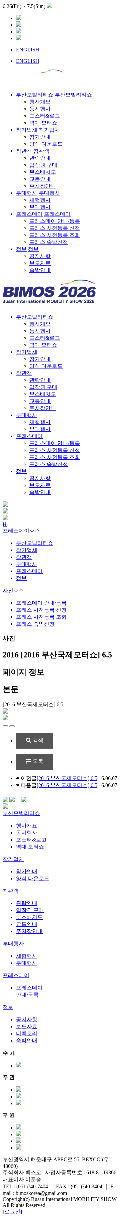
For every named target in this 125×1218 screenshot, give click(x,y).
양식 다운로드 (32, 878)
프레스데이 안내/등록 (41, 603)
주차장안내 (29, 931)
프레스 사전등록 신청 (41, 610)
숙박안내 (26, 1040)
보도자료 (26, 1026)
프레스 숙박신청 (35, 624)
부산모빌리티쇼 (34, 317)
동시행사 (26, 832)
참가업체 (26, 352)
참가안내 (26, 871)
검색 (37, 740)
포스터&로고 (31, 840)
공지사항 (26, 1019)
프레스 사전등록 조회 (41, 617)
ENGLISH (27, 49)
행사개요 (26, 825)
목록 (37, 761)
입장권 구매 (30, 910)
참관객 (24, 373)
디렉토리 (26, 1033)
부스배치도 (29, 917)
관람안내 (26, 903)
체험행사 (26, 956)
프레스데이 (29, 436)
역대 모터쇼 (30, 847)
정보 (21, 471)
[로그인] (12, 1211)
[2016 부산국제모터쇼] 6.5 (67, 778)
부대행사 (26, 415)
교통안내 (26, 924)
